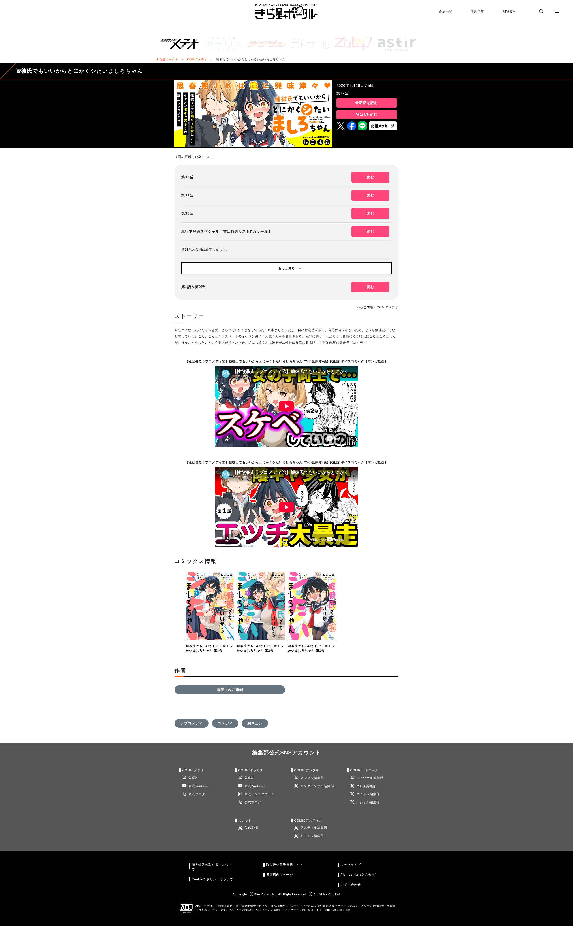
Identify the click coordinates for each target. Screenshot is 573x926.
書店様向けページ (279, 874)
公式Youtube (198, 786)
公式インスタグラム (259, 794)
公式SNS (251, 827)
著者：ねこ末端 (230, 690)
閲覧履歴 (509, 11)
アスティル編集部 (313, 827)
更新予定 (477, 11)
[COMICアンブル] (265, 43)
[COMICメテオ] (178, 43)
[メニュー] (557, 11)
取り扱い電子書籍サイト (284, 864)
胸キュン (255, 723)
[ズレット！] (352, 43)
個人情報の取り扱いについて (212, 867)
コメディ (225, 723)
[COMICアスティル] (395, 43)
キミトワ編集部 (368, 794)
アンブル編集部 (312, 777)
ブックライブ (351, 864)
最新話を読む (366, 103)
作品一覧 (445, 11)
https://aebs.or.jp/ (337, 909)
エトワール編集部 (369, 777)
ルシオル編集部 (368, 802)
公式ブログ (196, 794)
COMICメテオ (197, 59)
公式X (192, 777)
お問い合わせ (351, 884)
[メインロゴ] (286, 11)
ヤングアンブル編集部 (317, 786)
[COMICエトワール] (308, 43)
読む (370, 177)
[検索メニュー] (541, 11)
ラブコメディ (191, 723)
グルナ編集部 (366, 786)
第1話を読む (366, 114)
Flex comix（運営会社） (359, 874)
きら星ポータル (167, 59)
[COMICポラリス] (221, 43)
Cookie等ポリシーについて (212, 879)
